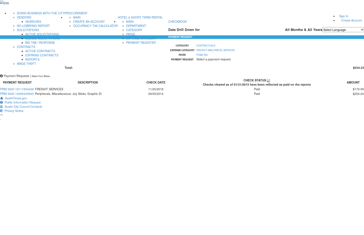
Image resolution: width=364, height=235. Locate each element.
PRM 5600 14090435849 (17, 94)
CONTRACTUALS (205, 45)
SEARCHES (33, 21)
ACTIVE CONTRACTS (40, 51)
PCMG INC (202, 54)
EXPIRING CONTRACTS (41, 55)
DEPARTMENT (136, 26)
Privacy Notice (13, 111)
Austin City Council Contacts (22, 106)
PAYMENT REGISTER (141, 42)
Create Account (351, 20)
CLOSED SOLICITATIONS (42, 38)
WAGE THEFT (26, 63)
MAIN (76, 17)
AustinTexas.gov (15, 98)
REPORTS (32, 59)
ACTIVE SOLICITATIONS (42, 34)
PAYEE (130, 34)
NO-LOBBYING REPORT (33, 26)
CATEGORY (134, 30)
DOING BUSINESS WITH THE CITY (41, 13)
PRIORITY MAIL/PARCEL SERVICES (215, 50)
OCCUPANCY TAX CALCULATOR (95, 26)
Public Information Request (22, 102)
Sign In (343, 16)
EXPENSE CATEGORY (141, 38)
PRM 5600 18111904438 (17, 89)
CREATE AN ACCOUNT (89, 21)
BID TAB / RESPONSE (40, 42)
